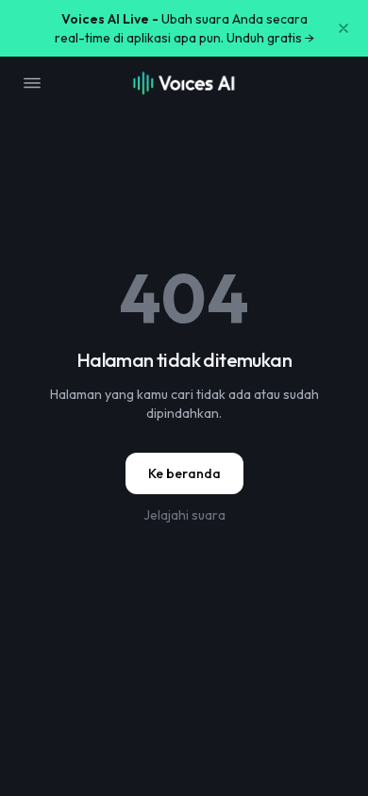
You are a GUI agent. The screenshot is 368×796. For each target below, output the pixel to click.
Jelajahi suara (184, 514)
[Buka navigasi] (32, 83)
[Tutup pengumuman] (343, 28)
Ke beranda (184, 473)
